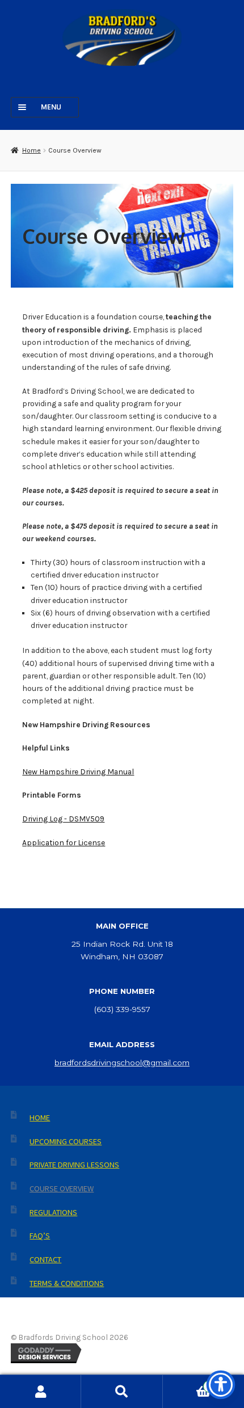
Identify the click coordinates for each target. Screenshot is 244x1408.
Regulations (53, 1212)
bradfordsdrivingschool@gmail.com (122, 1062)
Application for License (63, 842)
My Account (40, 1391)
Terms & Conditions (67, 1283)
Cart (187, 1383)
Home (31, 150)
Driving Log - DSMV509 (63, 818)
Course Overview (62, 1188)
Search (121, 1391)
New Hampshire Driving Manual (78, 771)
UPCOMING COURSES (66, 1141)
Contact (45, 1259)
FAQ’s (40, 1235)
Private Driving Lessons (74, 1165)
